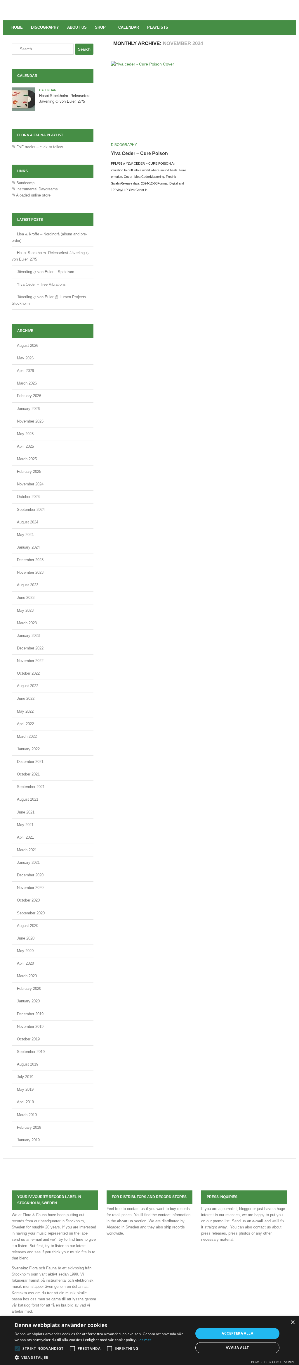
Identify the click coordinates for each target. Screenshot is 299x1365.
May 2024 (25, 534)
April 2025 (25, 446)
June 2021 (25, 812)
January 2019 (28, 1140)
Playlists (157, 27)
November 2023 (30, 572)
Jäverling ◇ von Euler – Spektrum (45, 272)
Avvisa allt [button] (237, 1347)
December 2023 (30, 560)
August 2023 (27, 585)
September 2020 (31, 913)
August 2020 (27, 925)
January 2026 (28, 408)
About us (77, 27)
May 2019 (25, 1089)
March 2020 (27, 976)
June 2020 (25, 938)
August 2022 (27, 686)
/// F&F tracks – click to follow (37, 147)
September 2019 (31, 1051)
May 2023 (25, 610)
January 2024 (28, 547)
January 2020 (28, 1001)
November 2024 (30, 484)
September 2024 (31, 509)
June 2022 (25, 698)
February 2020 (29, 988)
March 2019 (27, 1115)
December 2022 (30, 648)
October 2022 (28, 673)
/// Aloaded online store (31, 195)
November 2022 (30, 661)
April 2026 (25, 370)
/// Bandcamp (23, 183)
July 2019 (25, 1077)
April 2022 (25, 724)
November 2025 (30, 421)
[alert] (149, 1340)
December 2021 (30, 761)
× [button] (292, 1322)
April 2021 (25, 837)
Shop (100, 27)
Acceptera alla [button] (237, 1333)
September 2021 (31, 787)
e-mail (257, 1221)
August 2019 (27, 1064)
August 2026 (27, 345)
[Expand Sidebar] (288, 43)
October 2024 (28, 496)
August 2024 (27, 522)
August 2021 (27, 799)
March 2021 (27, 850)
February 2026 (29, 396)
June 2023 (25, 597)
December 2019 (30, 1014)
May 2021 (25, 825)
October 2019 (28, 1039)
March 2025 (27, 459)
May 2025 (25, 434)
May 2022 (25, 711)
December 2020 (30, 875)
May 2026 (25, 358)
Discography (45, 27)
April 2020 (25, 963)
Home (17, 27)
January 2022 (28, 749)
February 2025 (29, 471)
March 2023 (27, 623)
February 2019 (29, 1127)
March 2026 (27, 383)
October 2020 (28, 900)
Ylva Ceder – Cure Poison (139, 153)
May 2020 (25, 951)
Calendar (128, 27)
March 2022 (27, 736)
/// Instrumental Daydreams (35, 189)
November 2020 (30, 887)
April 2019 (25, 1102)
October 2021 (28, 774)
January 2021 (28, 862)
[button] (17, 1348)
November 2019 (30, 1026)
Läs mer (144, 1339)
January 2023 (28, 635)
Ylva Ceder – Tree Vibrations (41, 284)
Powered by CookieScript (273, 1362)
